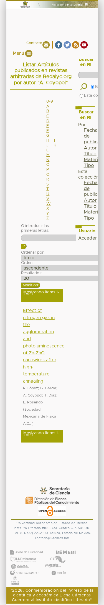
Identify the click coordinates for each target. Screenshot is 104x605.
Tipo (89, 165)
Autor (90, 148)
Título (90, 153)
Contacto (34, 43)
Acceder (87, 238)
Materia (92, 159)
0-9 (49, 101)
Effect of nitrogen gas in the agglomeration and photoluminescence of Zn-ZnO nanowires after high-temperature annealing (44, 345)
